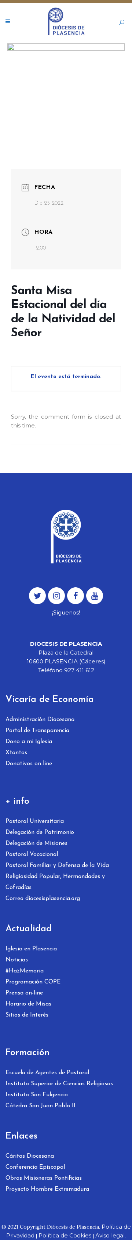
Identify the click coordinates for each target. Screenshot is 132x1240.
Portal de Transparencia (37, 731)
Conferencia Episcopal (35, 1167)
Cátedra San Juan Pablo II (41, 1106)
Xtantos (16, 753)
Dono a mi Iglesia (29, 742)
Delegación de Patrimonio (40, 832)
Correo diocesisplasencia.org (43, 899)
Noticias (17, 960)
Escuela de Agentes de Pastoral (47, 1073)
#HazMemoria (25, 971)
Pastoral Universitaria (35, 821)
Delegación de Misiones (36, 843)
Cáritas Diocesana (30, 1156)
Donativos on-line (29, 764)
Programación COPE (33, 982)
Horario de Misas (28, 1004)
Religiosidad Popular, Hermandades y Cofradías (55, 882)
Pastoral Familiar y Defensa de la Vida (57, 865)
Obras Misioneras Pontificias (44, 1178)
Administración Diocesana (40, 720)
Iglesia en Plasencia (31, 949)
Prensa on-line (24, 993)
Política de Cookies (64, 1235)
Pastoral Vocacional (32, 854)
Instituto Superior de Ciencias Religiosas (59, 1084)
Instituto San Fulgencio (37, 1095)
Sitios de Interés (27, 1015)
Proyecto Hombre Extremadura (47, 1189)
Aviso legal (110, 1235)
